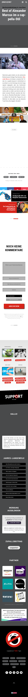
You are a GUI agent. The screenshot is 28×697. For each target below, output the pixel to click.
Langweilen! (14, 548)
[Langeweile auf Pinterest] (21, 672)
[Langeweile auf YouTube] (17, 672)
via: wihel (14, 129)
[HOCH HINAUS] (14, 683)
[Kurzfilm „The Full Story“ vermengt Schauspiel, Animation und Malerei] (20, 375)
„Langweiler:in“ (9, 519)
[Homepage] (10, 2)
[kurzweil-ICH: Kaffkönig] (20, 355)
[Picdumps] (7, 596)
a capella (13, 176)
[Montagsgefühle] (8, 355)
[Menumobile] (22, 2)
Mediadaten (13, 661)
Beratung (6, 664)
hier (20, 316)
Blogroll (6, 658)
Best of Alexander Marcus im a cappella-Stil (14, 15)
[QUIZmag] (20, 584)
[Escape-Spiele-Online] (20, 596)
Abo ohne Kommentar (14, 299)
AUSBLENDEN (16, 218)
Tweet (3, 189)
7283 (16, 651)
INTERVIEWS (20, 346)
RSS (14, 667)
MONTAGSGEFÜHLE (8, 346)
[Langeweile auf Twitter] (10, 672)
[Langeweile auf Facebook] (6, 672)
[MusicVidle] (7, 584)
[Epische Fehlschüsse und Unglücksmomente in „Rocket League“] (8, 375)
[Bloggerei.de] (14, 692)
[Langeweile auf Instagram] (14, 672)
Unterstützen (21, 658)
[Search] (26, 2)
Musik (6, 176)
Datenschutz (14, 664)
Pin (17, 189)
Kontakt (5, 661)
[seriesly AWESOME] (20, 571)
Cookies (23, 664)
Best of (21, 176)
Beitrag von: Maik (14, 173)
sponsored (22, 661)
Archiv (13, 658)
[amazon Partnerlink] (7, 571)
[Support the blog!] (14, 397)
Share (10, 189)
